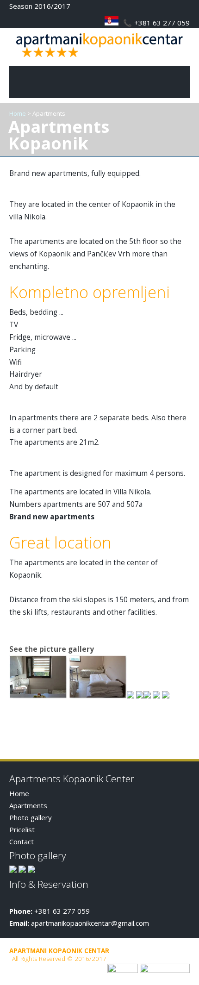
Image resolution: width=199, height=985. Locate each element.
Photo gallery (30, 817)
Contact (21, 841)
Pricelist (22, 829)
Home (17, 113)
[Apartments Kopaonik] (99, 59)
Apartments (28, 805)
